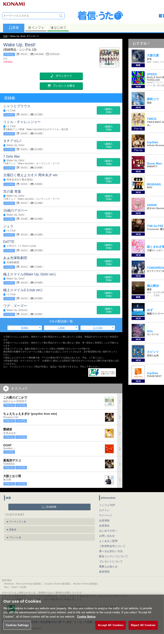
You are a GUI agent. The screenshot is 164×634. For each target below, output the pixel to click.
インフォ (37, 27)
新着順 (24, 327)
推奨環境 (104, 571)
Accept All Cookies (110, 625)
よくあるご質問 (108, 540)
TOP (5, 36)
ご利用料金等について (112, 546)
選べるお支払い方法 (111, 551)
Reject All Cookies (143, 625)
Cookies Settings (17, 625)
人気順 (61, 327)
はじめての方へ (108, 530)
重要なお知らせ (108, 566)
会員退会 (104, 525)
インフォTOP (107, 505)
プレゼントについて (111, 561)
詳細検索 (51, 506)
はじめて (60, 27)
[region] (82, 614)
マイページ (105, 515)
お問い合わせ (107, 535)
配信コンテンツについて (113, 556)
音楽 (15, 27)
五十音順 (97, 327)
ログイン (104, 510)
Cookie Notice (86, 616)
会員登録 (104, 520)
